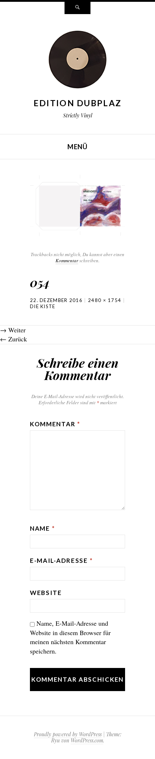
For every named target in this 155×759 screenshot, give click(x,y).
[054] (77, 204)
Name (42, 528)
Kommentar (67, 260)
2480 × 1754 (104, 300)
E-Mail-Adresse (61, 560)
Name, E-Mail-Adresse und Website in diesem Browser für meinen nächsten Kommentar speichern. (70, 637)
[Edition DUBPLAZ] (77, 60)
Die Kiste (43, 306)
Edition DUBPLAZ (78, 103)
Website (46, 592)
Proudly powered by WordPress (68, 734)
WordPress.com (87, 740)
